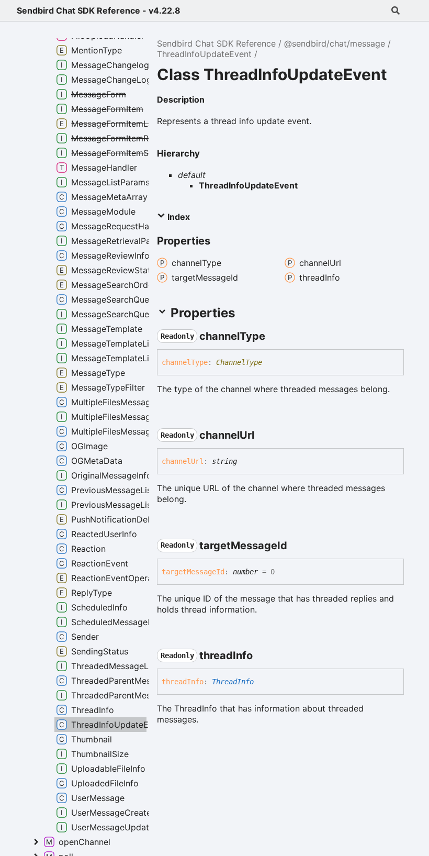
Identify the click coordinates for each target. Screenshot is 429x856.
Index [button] (177, 217)
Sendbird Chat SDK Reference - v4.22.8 (98, 10)
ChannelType (239, 362)
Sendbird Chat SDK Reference (216, 43)
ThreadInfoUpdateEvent (204, 54)
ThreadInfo (233, 681)
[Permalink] (213, 100)
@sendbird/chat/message (334, 43)
